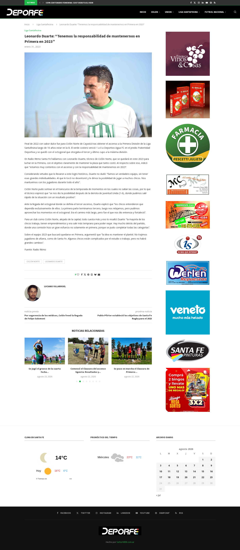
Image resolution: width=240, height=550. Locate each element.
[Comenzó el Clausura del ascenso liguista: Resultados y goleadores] (88, 351)
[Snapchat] (211, 2)
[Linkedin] (203, 2)
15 (202, 471)
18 (169, 477)
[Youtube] (207, 2)
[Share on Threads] (92, 274)
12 (177, 471)
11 (169, 471)
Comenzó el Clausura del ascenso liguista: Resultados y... (88, 370)
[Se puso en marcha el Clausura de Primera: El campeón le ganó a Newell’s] (132, 351)
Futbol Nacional (214, 11)
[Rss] (215, 2)
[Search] (235, 11)
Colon (154, 11)
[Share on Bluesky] (95, 274)
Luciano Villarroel (55, 286)
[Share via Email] (99, 274)
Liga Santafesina (188, 11)
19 (177, 477)
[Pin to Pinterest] (88, 274)
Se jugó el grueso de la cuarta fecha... (45, 370)
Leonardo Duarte (54, 261)
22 (202, 477)
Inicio (143, 11)
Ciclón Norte (33, 261)
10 (160, 471)
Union (168, 11)
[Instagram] (199, 2)
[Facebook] (191, 2)
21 (194, 477)
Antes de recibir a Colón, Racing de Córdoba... (69, 3)
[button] (40, 2)
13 (186, 471)
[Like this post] (78, 274)
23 (211, 477)
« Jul (158, 495)
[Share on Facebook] (81, 274)
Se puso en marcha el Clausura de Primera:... (132, 370)
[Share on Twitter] (85, 274)
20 (186, 477)
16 (211, 471)
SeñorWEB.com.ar (125, 542)
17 (160, 477)
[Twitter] (195, 2)
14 (194, 471)
